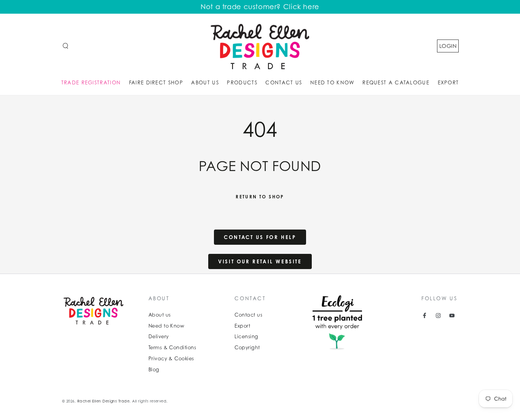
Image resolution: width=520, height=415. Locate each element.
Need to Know (166, 326)
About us (159, 315)
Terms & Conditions (172, 347)
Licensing (246, 336)
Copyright (247, 347)
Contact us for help (260, 237)
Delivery (158, 336)
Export (242, 326)
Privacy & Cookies (171, 358)
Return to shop (260, 197)
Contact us (248, 315)
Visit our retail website (259, 261)
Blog (154, 369)
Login (447, 46)
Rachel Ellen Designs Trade (103, 401)
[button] (65, 45)
